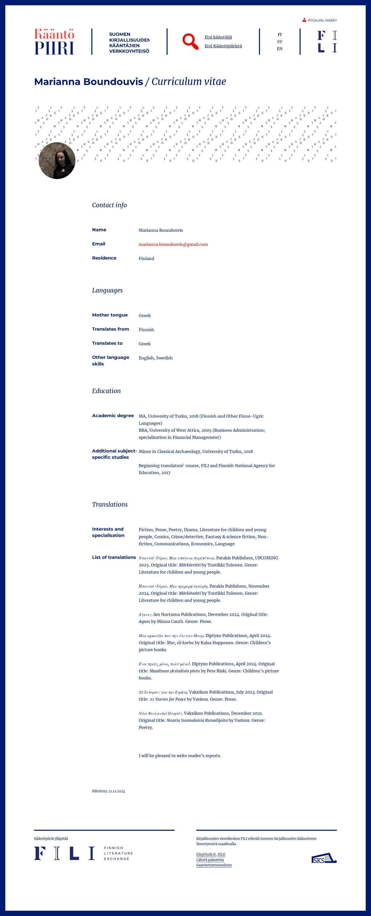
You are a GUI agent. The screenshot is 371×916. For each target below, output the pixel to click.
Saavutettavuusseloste (214, 865)
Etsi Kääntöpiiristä (223, 45)
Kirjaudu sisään (322, 20)
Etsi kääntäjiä (218, 37)
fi (280, 34)
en (280, 48)
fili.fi (221, 854)
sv (279, 41)
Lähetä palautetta (210, 860)
